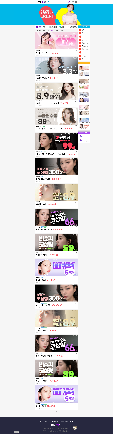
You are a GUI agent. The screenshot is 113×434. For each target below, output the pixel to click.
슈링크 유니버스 (42, 77)
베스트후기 (53, 27)
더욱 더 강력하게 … (85, 56)
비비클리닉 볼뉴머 (43, 52)
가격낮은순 (63, 30)
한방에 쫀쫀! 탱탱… (85, 40)
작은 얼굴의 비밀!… (85, 59)
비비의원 (38, 50)
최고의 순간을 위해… (85, 46)
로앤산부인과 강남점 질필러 (47, 103)
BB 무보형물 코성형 (44, 229)
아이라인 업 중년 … (85, 53)
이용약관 (71, 421)
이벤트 (38, 27)
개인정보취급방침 (55, 421)
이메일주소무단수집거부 (63, 421)
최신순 (52, 30)
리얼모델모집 (72, 27)
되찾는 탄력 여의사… (85, 43)
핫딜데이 (62, 27)
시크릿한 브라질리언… (85, 37)
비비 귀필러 (41, 279)
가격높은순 (57, 30)
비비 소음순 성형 (84, 30)
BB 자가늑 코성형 (43, 178)
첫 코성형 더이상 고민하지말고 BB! (50, 153)
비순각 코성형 (42, 254)
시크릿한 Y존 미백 (85, 33)
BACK (15, 432)
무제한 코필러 (42, 204)
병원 (44, 27)
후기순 (48, 30)
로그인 (41, 421)
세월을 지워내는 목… (85, 49)
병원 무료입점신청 (47, 421)
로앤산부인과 (39, 101)
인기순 (44, 30)
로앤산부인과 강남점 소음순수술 (49, 128)
